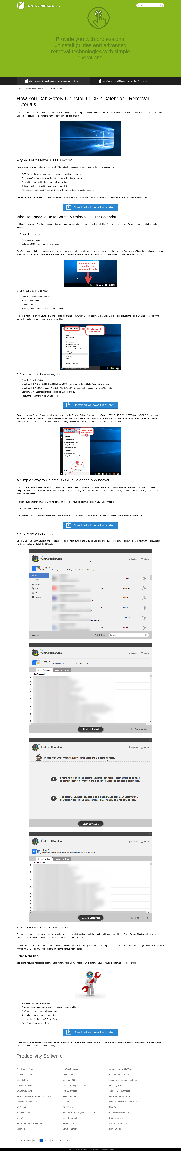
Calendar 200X (69, 1080)
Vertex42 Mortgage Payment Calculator (34, 1096)
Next (69, 1140)
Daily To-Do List (70, 1118)
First (29, 1140)
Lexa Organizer (116, 1085)
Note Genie (114, 1107)
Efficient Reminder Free (119, 1075)
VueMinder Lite (23, 1113)
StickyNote (21, 1118)
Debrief (66, 1102)
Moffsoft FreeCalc (70, 1069)
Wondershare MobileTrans (120, 1069)
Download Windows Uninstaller (94, 207)
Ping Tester (68, 1107)
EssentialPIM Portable (119, 1113)
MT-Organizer (23, 1107)
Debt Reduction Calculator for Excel (124, 1102)
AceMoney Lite (69, 1096)
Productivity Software (34, 88)
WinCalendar (68, 1075)
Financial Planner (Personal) (29, 1123)
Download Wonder (25, 1075)
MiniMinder (21, 1129)
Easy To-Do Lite (116, 1118)
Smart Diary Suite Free (27, 1091)
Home (19, 88)
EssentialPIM (22, 1080)
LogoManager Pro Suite (119, 1096)
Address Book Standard (119, 1091)
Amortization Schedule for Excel (123, 1080)
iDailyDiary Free (70, 1091)
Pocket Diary (68, 1123)
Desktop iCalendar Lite (27, 1102)
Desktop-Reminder (25, 1085)
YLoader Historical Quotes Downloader (80, 1113)
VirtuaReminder (70, 1129)
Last (75, 1140)
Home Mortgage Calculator (74, 1085)
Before (36, 1140)
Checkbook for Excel (118, 1123)
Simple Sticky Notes (25, 1069)
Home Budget (115, 1129)
